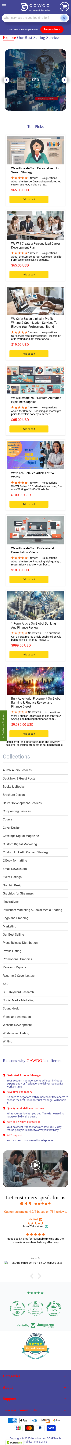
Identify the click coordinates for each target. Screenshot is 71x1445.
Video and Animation (17, 1017)
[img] (35, 1223)
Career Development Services (22, 803)
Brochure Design (14, 795)
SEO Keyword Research (18, 992)
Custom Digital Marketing (20, 844)
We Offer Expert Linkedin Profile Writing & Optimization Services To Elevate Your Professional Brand (34, 322)
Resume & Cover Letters (18, 975)
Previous (6, 80)
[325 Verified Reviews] (35, 1361)
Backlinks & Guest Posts (19, 778)
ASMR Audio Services (17, 770)
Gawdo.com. (39, 1438)
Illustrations (11, 901)
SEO (6, 984)
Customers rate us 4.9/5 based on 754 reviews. (35, 1212)
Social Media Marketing (18, 1000)
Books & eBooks (13, 786)
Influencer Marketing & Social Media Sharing (32, 910)
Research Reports (14, 967)
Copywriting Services (17, 811)
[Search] (64, 18)
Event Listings (12, 877)
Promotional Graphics (17, 959)
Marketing (9, 926)
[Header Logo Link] (35, 7)
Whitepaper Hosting (16, 1033)
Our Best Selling (13, 934)
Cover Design (11, 828)
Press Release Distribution (20, 943)
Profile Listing (12, 951)
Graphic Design (13, 885)
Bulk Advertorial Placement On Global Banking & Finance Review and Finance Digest (36, 702)
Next (64, 80)
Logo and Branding (15, 918)
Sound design (12, 1008)
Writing (7, 1041)
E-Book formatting (15, 860)
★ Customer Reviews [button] (3, 725)
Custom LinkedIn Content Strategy (25, 852)
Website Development (17, 1025)
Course (7, 819)
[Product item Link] (35, 150)
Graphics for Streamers (18, 893)
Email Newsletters (15, 869)
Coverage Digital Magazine (21, 836)
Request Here (52, 29)
